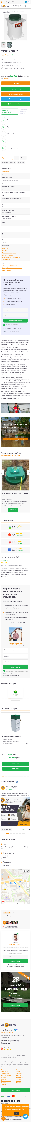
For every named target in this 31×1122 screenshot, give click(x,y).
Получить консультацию (6, 111)
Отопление (4, 1083)
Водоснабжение (6, 1075)
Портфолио (19, 1077)
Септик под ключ (7, 270)
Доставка (5, 162)
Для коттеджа (6, 248)
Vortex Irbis (22, 11)
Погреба (3, 1077)
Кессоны (3, 1079)
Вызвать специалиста (15, 320)
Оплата (12, 162)
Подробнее (12, 509)
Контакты (19, 1083)
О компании (20, 1070)
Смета (16, 158)
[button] (2, 472)
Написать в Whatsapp (16, 104)
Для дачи (4, 250)
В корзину (16, 83)
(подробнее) (23, 1108)
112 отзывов (19, 535)
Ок (16, 1114)
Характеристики (7, 158)
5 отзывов (19, 543)
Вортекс (16, 11)
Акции (18, 1071)
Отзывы (23, 158)
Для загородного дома (9, 253)
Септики (9, 11)
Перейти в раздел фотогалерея (10, 455)
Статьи (18, 1081)
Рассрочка (20, 162)
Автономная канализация (9, 266)
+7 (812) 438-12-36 (16, 6)
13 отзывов (19, 550)
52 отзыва (19, 528)
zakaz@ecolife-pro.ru (7, 1032)
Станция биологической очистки (12, 268)
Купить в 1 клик (16, 89)
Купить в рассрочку (17, 94)
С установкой (6, 259)
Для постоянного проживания (11, 257)
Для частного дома (7, 255)
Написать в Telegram (17, 99)
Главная (3, 11)
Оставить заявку (15, 961)
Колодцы (3, 1084)
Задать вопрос (15, 667)
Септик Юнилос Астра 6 (11, 737)
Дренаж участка (6, 1081)
